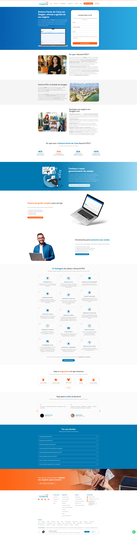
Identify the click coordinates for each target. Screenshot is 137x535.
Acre (39, 521)
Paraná (63, 523)
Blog (81, 3)
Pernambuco (69, 523)
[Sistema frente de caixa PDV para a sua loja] (43, 495)
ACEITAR (87, 531)
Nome (74, 22)
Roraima (53, 524)
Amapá (48, 521)
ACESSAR (97, 3)
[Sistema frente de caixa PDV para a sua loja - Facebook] (38, 499)
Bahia (58, 521)
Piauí (74, 523)
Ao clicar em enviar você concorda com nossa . (85, 37)
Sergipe (71, 524)
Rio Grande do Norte (88, 523)
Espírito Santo (75, 521)
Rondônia (48, 524)
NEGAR (93, 531)
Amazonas (53, 521)
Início (51, 3)
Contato (76, 3)
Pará (54, 523)
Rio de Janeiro (79, 523)
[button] (134, 532)
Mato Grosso (91, 521)
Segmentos (70, 3)
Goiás (81, 521)
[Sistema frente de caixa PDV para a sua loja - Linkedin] (45, 499)
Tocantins (76, 524)
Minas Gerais (49, 523)
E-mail (74, 31)
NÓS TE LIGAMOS (88, 3)
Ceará (62, 521)
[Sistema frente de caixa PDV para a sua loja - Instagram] (42, 499)
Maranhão (85, 521)
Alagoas (43, 521)
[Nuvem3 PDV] (43, 3)
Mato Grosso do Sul (41, 523)
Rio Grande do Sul (41, 524)
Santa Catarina (60, 524)
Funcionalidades (62, 3)
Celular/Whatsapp (76, 27)
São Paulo (66, 524)
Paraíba (58, 523)
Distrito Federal (68, 521)
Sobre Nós (56, 3)
